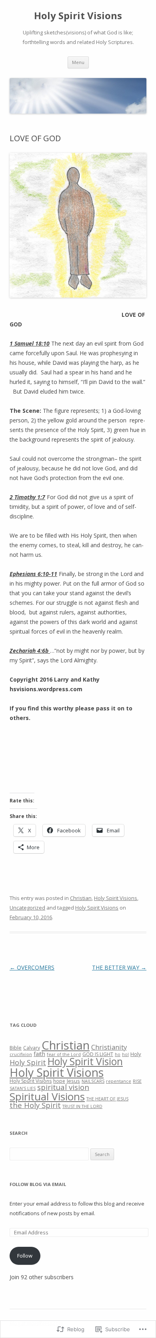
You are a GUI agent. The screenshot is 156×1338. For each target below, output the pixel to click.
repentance (118, 1081)
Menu (78, 62)
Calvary (31, 1047)
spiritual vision (63, 1087)
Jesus (73, 1080)
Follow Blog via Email (38, 1184)
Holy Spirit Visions (78, 16)
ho (117, 1054)
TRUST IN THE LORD (82, 1106)
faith (39, 1054)
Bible (16, 1047)
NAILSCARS (93, 1081)
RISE (137, 1081)
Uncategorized (27, 907)
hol (125, 1054)
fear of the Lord (64, 1054)
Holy (135, 1054)
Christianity (109, 1047)
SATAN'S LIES (23, 1088)
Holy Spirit (28, 1062)
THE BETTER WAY (119, 967)
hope (59, 1081)
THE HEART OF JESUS (107, 1099)
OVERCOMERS (32, 967)
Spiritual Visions (47, 1096)
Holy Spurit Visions (31, 1081)
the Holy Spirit (35, 1105)
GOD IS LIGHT (97, 1054)
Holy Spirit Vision (85, 1061)
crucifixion (21, 1054)
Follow (24, 1255)
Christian (81, 898)
